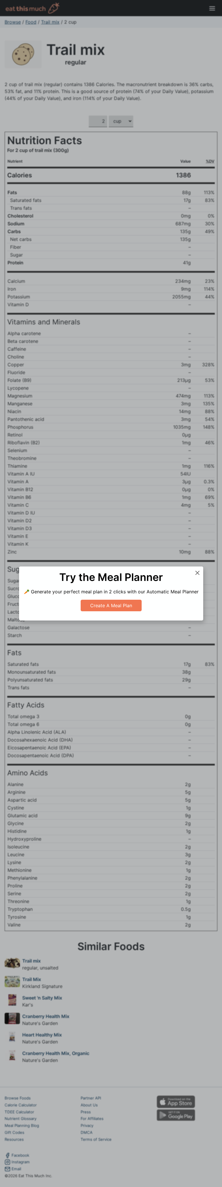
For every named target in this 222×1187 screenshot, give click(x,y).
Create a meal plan (111, 605)
